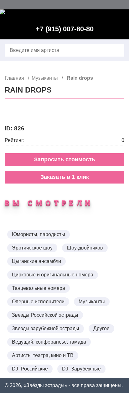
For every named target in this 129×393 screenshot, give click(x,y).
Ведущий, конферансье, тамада (49, 342)
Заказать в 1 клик (64, 177)
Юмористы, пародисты (38, 234)
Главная (15, 78)
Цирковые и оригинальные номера (52, 274)
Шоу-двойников (85, 247)
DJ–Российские (30, 368)
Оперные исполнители (38, 301)
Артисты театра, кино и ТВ (43, 355)
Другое (101, 328)
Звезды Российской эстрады (45, 315)
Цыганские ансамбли (36, 261)
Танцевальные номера (38, 288)
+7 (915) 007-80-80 (65, 29)
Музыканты (45, 78)
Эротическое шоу (32, 247)
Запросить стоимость (64, 159)
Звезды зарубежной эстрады (45, 328)
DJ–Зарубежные (81, 368)
